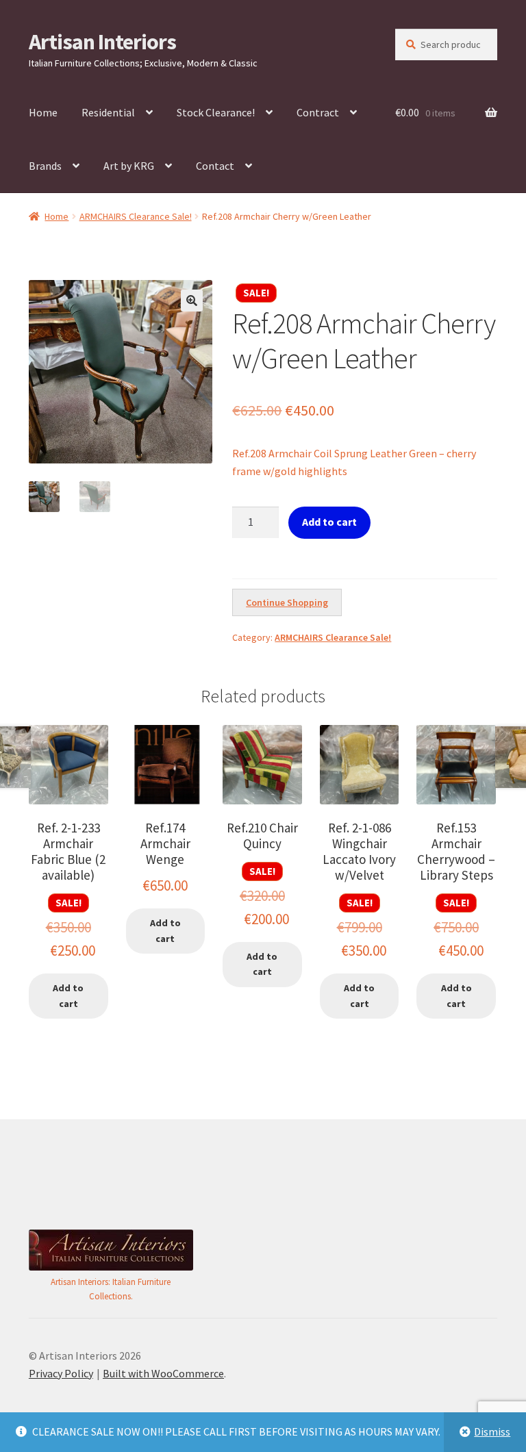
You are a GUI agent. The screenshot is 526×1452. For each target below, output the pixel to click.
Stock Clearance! (216, 112)
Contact (215, 166)
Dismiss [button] (492, 1431)
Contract (318, 112)
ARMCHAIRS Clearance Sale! (135, 216)
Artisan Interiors (102, 41)
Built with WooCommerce (163, 1373)
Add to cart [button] (68, 996)
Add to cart (329, 521)
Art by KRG (128, 166)
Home (43, 112)
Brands (45, 166)
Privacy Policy (61, 1373)
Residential (108, 112)
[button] (192, 300)
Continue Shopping (287, 602)
